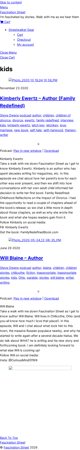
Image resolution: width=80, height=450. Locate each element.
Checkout (24, 39)
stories (44, 277)
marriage (6, 130)
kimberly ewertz (18, 125)
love (63, 125)
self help (36, 130)
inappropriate (46, 272)
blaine (47, 267)
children (48, 115)
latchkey (52, 125)
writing (5, 282)
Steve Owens (9, 115)
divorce (17, 120)
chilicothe (18, 272)
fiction (30, 272)
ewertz (30, 120)
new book (21, 130)
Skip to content (11, 2)
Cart (20, 34)
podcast (25, 115)
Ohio (22, 277)
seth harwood (53, 130)
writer (4, 135)
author (36, 115)
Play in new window (27, 150)
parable (32, 277)
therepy (70, 130)
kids (3, 125)
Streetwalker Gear (21, 30)
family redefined (47, 120)
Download (51, 150)
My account (25, 44)
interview (67, 120)
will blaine (57, 277)
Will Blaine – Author (21, 258)
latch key (38, 125)
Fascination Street (16, 447)
